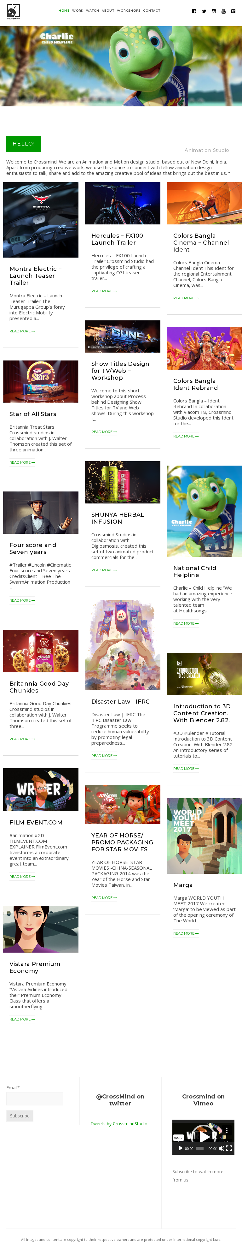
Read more (20, 331)
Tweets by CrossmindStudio (118, 1124)
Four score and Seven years (32, 549)
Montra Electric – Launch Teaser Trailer (35, 275)
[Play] (180, 1148)
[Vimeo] (233, 11)
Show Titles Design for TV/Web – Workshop (120, 370)
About (108, 10)
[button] (203, 1137)
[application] (203, 1137)
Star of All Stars (32, 414)
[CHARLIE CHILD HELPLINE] (121, 64)
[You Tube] (223, 11)
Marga (183, 885)
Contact (151, 10)
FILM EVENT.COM (36, 822)
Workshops (129, 10)
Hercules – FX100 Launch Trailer (117, 239)
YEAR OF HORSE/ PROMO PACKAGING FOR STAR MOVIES (122, 842)
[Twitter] (204, 11)
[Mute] (221, 1148)
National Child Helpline (194, 572)
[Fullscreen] (229, 1148)
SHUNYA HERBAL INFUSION (117, 518)
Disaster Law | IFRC (120, 701)
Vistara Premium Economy (34, 967)
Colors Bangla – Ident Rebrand (197, 384)
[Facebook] (194, 11)
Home (64, 10)
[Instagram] (214, 11)
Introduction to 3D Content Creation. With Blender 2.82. (202, 713)
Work (78, 10)
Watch (92, 10)
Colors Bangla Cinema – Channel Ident (201, 242)
